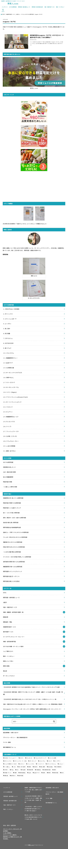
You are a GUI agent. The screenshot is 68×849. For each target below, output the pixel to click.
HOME (3, 14)
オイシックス (8, 761)
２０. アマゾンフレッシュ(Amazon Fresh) (15, 397)
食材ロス (13, 775)
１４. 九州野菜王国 (8, 368)
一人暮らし (7, 766)
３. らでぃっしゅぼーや (9, 319)
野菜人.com (31, 845)
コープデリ (57, 761)
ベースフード (40, 764)
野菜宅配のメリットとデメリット (12, 571)
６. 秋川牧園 (6, 333)
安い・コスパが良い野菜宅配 (11, 513)
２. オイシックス (8, 314)
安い (18, 769)
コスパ (50, 761)
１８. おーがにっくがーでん (11, 387)
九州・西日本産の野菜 (9, 472)
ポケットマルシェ (51, 764)
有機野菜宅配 (47, 769)
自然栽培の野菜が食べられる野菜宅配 (14, 562)
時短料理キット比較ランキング (12, 508)
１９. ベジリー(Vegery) (10, 392)
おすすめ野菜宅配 (12, 7)
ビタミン (22, 764)
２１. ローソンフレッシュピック (12, 402)
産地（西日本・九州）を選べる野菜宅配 (14, 518)
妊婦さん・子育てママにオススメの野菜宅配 (16, 532)
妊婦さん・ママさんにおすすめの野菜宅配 (25, 14)
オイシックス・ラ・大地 (20, 761)
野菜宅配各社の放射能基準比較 (12, 527)
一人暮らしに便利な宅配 (10, 487)
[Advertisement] (34, 186)
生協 (30, 772)
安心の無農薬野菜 (8, 477)
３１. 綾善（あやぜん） (9, 451)
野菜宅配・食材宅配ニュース (24, 7)
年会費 (23, 769)
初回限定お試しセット (9, 467)
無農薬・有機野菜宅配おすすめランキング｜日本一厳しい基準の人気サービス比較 (33, 790)
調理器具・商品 (7, 622)
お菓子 (5, 602)
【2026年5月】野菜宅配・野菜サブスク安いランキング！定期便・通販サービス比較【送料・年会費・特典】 (33, 799)
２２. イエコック (8, 407)
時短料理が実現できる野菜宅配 (12, 503)
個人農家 (43, 766)
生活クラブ (37, 772)
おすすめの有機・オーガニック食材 (13, 646)
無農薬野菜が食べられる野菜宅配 (12, 566)
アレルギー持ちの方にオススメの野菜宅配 (15, 537)
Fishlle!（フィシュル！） (11, 758)
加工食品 (50, 766)
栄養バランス (8, 772)
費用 (49, 772)
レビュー (61, 764)
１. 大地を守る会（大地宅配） (11, 309)
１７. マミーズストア (9, 382)
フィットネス (31, 764)
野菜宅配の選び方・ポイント (11, 576)
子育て (6, 769)
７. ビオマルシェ (8, 338)
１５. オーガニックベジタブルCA (12, 372)
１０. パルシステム (8, 353)
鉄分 (62, 772)
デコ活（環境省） (7, 833)
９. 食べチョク (7, 348)
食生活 (5, 671)
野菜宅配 (56, 772)
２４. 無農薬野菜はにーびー (11, 417)
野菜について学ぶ (8, 661)
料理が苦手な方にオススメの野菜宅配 (14, 547)
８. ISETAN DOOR (8, 343)
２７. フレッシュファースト (11, 431)
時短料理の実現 (7, 482)
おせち (21, 758)
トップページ (4, 7)
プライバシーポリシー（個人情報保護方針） (16, 737)
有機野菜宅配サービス (10, 14)
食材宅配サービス (8, 632)
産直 (44, 772)
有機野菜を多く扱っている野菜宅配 (13, 498)
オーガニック (33, 761)
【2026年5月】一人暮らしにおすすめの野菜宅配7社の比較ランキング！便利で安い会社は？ (33, 808)
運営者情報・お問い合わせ (10, 732)
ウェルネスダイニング (40, 758)
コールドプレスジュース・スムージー (14, 637)
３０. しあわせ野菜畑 (9, 446)
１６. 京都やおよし (8, 377)
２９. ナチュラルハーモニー (11, 441)
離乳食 (6, 775)
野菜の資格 (6, 666)
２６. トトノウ (7, 426)
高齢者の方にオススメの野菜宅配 (12, 542)
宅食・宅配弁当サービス (49, 7)
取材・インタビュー (60, 7)
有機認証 (38, 769)
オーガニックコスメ (9, 676)
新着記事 (5, 617)
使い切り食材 (22, 766)
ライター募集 (7, 742)
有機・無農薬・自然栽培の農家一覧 (13, 612)
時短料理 (31, 769)
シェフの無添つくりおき (11, 764)
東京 (55, 769)
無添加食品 (22, 772)
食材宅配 (21, 775)
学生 (12, 769)
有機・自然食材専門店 (9, 641)
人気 (14, 766)
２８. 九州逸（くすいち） (10, 436)
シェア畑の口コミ (8, 651)
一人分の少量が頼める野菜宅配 (12, 552)
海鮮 (15, 772)
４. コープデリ (7, 324)
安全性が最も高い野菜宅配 (10, 522)
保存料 (35, 766)
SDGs (4, 592)
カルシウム (42, 761)
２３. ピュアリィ (8, 412)
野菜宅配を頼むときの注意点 (11, 581)
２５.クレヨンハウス (9, 421)
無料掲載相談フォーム (9, 747)
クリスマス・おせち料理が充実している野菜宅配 (17, 557)
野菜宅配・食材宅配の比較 (37, 7)
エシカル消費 (52, 758)
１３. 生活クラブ (8, 363)
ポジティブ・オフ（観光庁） (10, 835)
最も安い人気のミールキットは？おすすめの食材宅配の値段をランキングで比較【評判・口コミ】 (33, 817)
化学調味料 (58, 766)
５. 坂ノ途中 (6, 328)
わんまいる (29, 758)
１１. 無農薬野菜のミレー (10, 358)
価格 (30, 766)
